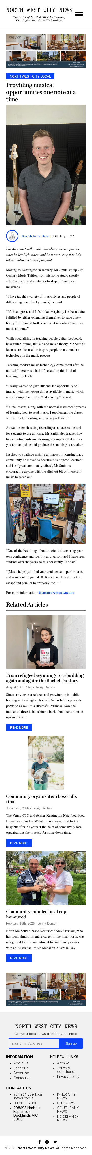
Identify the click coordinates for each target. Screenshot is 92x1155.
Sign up (71, 1043)
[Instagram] (47, 1142)
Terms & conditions (65, 1070)
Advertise (21, 1073)
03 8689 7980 (25, 1103)
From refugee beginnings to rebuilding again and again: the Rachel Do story (45, 678)
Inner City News (66, 1096)
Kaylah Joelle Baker (36, 236)
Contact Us (22, 1078)
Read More (19, 727)
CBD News (66, 1103)
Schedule (21, 1068)
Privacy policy (68, 1077)
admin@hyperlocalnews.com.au (27, 1096)
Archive (63, 1063)
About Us (21, 1063)
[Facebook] (40, 1142)
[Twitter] (55, 1142)
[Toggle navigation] (79, 14)
